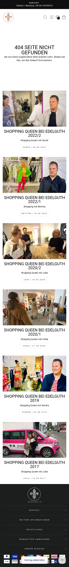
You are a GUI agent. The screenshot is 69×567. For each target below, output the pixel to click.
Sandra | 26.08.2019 (34, 412)
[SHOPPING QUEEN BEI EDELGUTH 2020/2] (34, 241)
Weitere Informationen (34, 520)
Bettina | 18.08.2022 (34, 213)
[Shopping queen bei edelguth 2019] (34, 374)
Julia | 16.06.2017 (34, 478)
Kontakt (34, 510)
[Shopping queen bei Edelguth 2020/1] (34, 307)
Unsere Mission (34, 549)
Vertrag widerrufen (34, 560)
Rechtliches (34, 529)
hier (19, 60)
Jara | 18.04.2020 (35, 280)
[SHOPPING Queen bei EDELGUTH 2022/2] (34, 109)
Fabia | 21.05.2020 (34, 346)
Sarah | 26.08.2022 (34, 147)
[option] (34, 4)
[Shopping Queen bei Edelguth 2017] (34, 440)
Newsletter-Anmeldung (34, 539)
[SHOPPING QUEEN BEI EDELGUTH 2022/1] (34, 175)
